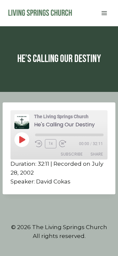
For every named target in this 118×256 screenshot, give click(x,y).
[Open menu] (104, 13)
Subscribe (72, 154)
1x (51, 143)
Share (96, 154)
